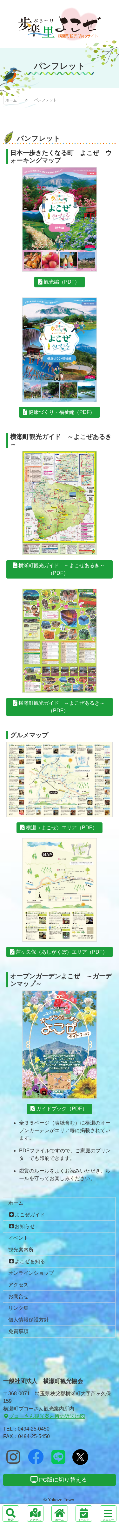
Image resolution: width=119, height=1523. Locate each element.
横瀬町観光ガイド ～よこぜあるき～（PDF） (61, 569)
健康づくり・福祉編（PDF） (62, 412)
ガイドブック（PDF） (61, 1108)
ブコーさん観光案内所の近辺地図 (47, 1416)
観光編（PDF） (62, 282)
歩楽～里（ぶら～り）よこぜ (59, 24)
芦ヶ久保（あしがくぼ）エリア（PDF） (62, 952)
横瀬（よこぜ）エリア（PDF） (61, 827)
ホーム (11, 100)
